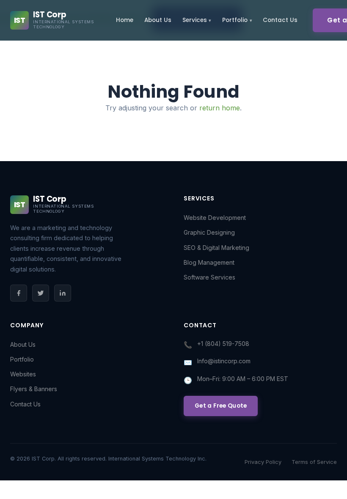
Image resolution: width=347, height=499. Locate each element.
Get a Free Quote (221, 406)
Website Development (215, 217)
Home (124, 20)
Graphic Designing (209, 232)
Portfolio (235, 20)
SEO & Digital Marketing (216, 247)
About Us (157, 20)
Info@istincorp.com (224, 361)
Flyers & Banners (33, 388)
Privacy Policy (263, 462)
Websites (23, 374)
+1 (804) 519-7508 (223, 343)
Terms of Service (314, 462)
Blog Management (209, 262)
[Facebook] (18, 293)
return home (219, 108)
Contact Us (280, 20)
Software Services (209, 277)
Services (194, 20)
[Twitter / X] (40, 293)
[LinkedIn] (62, 293)
